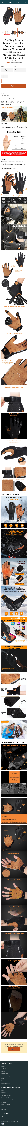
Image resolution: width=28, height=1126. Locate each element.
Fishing (3, 1081)
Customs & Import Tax (7, 1100)
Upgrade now (14, 1049)
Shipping (8, 62)
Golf (2, 1078)
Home (3, 1066)
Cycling (3, 1071)
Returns (3, 1107)
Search (3, 1090)
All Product (4, 1069)
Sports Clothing (5, 1076)
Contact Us (4, 1102)
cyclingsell (14, 2)
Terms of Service (6, 1095)
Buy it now (13, 86)
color (2, 66)
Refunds (3, 1109)
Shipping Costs (5, 1104)
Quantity (3, 72)
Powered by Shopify (14, 1121)
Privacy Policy (5, 1097)
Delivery (3, 1092)
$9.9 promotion (5, 1083)
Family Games (5, 1073)
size (15, 66)
